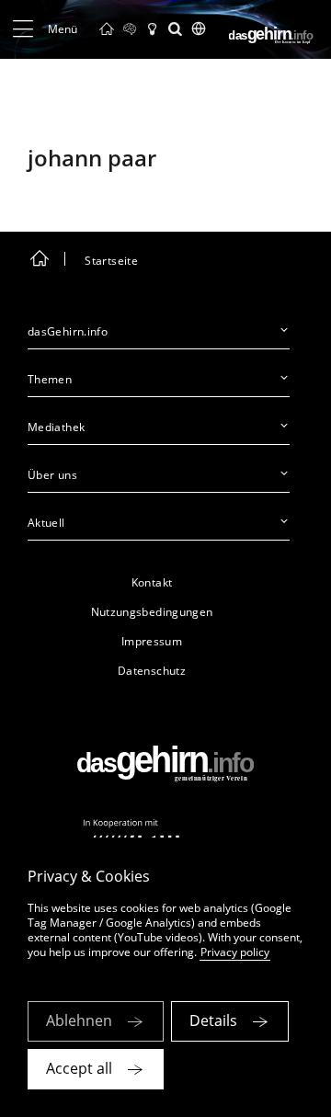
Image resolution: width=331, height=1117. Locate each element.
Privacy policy (234, 952)
